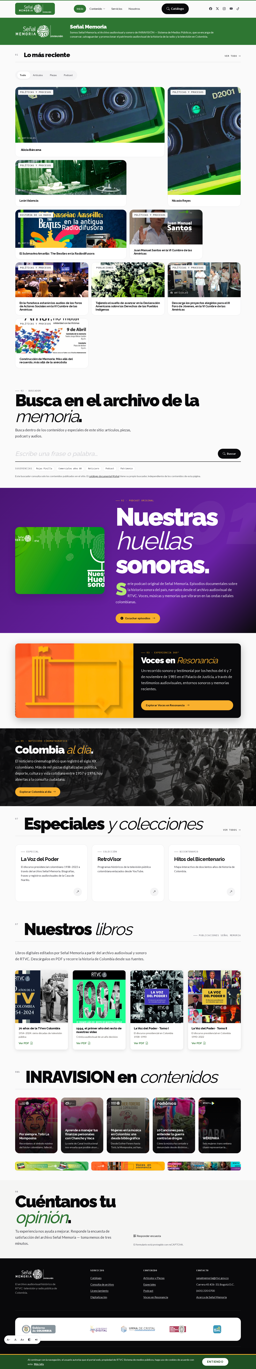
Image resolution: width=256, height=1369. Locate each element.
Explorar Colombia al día (35, 791)
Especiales (149, 1284)
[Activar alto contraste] (29, 1339)
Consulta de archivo (102, 1284)
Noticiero (93, 468)
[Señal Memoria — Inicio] (35, 9)
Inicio (80, 8)
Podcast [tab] (68, 75)
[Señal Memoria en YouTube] (231, 9)
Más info (39, 1364)
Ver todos (230, 830)
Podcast (110, 468)
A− (8, 1339)
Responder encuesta (148, 1235)
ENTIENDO (215, 1361)
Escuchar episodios (137, 618)
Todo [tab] (23, 75)
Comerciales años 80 (70, 468)
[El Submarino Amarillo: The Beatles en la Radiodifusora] (70, 234)
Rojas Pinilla (44, 468)
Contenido (96, 8)
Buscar (231, 453)
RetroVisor (109, 859)
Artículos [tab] (38, 75)
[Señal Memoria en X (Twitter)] (217, 9)
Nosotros (134, 8)
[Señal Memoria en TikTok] (238, 9)
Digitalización (98, 1297)
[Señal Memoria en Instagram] (224, 9)
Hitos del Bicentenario (199, 859)
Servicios (116, 8)
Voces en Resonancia (155, 1297)
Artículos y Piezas (154, 1278)
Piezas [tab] (53, 75)
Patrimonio (127, 468)
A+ (22, 1339)
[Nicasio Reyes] (204, 147)
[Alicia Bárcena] (90, 122)
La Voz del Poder (40, 859)
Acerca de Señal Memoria (211, 1297)
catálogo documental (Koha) (104, 476)
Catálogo (177, 10)
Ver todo (231, 56)
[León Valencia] (70, 183)
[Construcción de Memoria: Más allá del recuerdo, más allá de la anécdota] (51, 343)
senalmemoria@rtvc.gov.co (212, 1278)
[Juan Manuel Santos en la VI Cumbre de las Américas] (166, 234)
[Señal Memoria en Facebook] (211, 9)
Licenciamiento (99, 1290)
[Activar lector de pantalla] (36, 1339)
